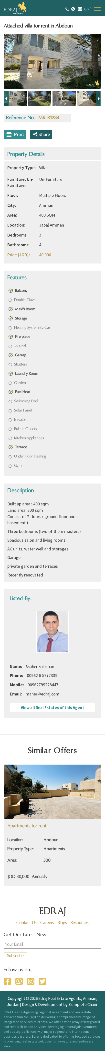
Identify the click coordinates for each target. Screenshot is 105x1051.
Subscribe (15, 956)
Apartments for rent (26, 826)
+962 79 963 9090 (73, 8)
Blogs (62, 923)
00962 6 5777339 (42, 675)
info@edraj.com (79, 8)
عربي (88, 9)
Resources (80, 923)
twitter (42, 981)
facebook (7, 981)
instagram (30, 981)
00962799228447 (43, 684)
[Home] (21, 8)
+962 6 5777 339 (67, 8)
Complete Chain (83, 1004)
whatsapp (19, 981)
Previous (6, 98)
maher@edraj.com (42, 694)
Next (98, 98)
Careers (47, 923)
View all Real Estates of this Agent (52, 707)
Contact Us (26, 923)
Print (19, 134)
